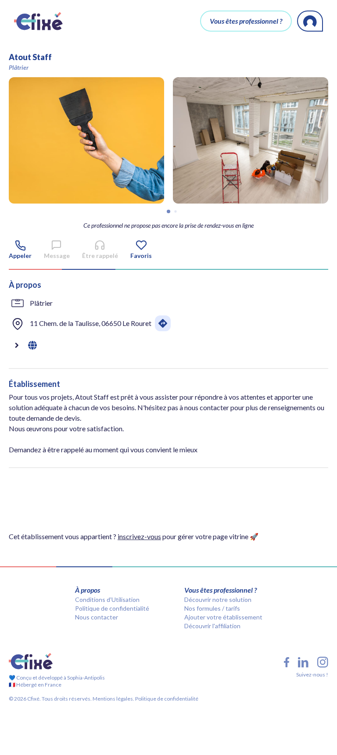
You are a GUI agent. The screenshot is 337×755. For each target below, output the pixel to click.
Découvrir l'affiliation (212, 626)
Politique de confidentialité (112, 608)
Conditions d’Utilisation (107, 599)
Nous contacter (96, 617)
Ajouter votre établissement (223, 617)
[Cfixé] (38, 21)
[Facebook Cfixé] (286, 662)
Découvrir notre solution (217, 599)
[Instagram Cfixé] (322, 662)
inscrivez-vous (139, 536)
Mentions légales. (113, 698)
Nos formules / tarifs (212, 608)
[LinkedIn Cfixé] (303, 662)
